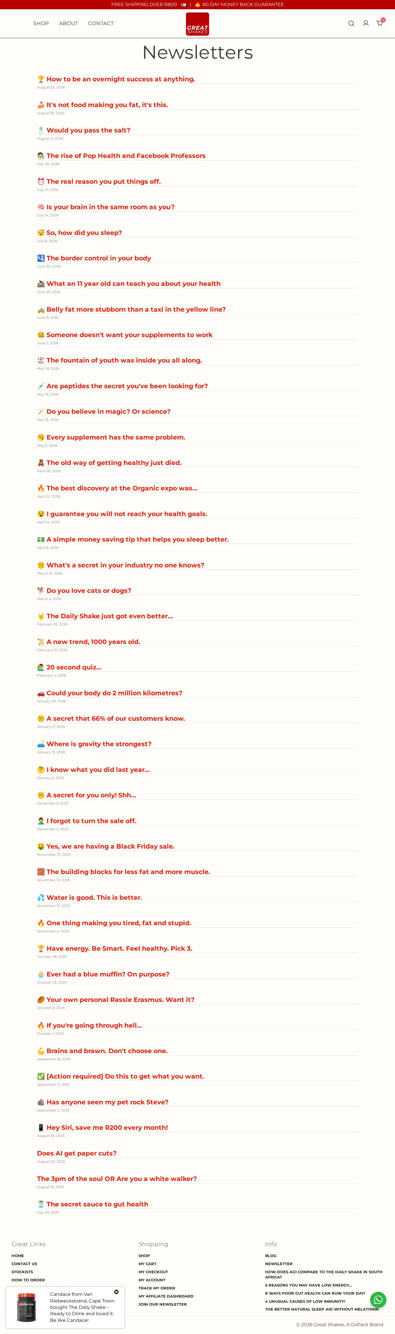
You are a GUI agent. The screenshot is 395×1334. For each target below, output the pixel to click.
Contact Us (24, 1264)
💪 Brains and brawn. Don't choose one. (102, 1051)
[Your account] (365, 23)
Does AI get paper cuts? (77, 1153)
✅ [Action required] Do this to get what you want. (120, 1076)
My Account (152, 1280)
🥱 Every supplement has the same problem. (111, 437)
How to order (28, 1280)
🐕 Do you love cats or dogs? (84, 591)
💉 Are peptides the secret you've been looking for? (122, 386)
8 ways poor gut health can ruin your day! (315, 1293)
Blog (270, 1256)
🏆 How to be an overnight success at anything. (116, 79)
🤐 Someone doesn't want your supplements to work (125, 335)
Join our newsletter (163, 1304)
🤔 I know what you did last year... (93, 770)
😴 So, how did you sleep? (79, 233)
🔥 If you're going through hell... (89, 1025)
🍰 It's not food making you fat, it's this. (102, 105)
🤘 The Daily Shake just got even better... (105, 616)
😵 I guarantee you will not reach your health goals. (122, 514)
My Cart (147, 1264)
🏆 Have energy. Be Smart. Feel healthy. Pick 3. (114, 948)
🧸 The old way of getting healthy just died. (109, 463)
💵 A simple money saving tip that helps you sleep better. (133, 539)
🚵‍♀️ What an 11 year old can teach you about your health (129, 284)
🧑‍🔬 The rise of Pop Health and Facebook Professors (121, 156)
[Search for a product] (351, 23)
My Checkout (153, 1272)
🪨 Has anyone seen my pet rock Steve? (103, 1102)
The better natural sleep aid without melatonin (322, 1309)
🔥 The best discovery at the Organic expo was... (117, 488)
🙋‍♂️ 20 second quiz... (69, 667)
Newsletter (279, 1264)
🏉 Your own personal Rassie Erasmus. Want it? (116, 1000)
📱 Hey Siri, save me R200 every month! (102, 1127)
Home (18, 1256)
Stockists (22, 1272)
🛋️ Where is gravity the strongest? (94, 744)
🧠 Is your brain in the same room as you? (106, 207)
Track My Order (157, 1288)
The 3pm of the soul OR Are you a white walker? (117, 1179)
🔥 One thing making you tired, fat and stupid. (114, 923)
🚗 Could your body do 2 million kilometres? (109, 693)
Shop (144, 1256)
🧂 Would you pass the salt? (83, 130)
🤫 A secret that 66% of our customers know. (111, 718)
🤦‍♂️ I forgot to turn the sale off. (86, 821)
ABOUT (68, 23)
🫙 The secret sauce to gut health (92, 1204)
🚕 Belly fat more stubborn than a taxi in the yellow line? (131, 309)
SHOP (41, 23)
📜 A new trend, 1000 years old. (88, 642)
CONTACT (101, 23)
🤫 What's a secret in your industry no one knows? (120, 565)
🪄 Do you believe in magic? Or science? (104, 411)
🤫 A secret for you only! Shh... (86, 795)
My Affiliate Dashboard (166, 1296)
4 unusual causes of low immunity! (305, 1301)
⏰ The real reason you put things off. (99, 181)
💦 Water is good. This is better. (89, 897)
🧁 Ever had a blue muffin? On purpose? (103, 974)
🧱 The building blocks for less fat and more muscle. (123, 872)
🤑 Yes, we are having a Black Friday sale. (106, 846)
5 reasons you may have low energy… (308, 1285)
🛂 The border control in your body (94, 258)
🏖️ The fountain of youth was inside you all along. (119, 360)
